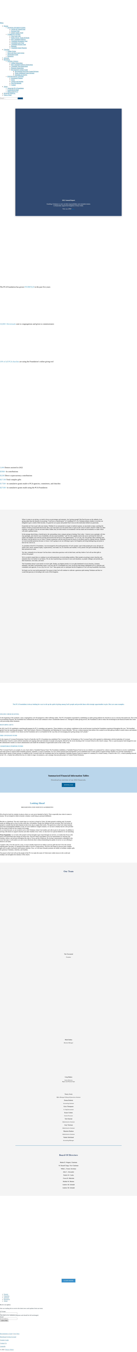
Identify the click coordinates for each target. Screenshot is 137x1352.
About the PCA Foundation (15, 88)
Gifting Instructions (17, 63)
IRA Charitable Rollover (18, 39)
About (5, 86)
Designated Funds (12, 54)
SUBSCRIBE (4, 1320)
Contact (13, 85)
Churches (6, 49)
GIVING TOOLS (12, 61)
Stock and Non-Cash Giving (15, 53)
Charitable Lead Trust (17, 43)
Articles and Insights (17, 81)
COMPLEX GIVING (14, 34)
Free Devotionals (16, 83)
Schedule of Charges (21, 75)
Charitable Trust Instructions (19, 66)
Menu (1, 23)
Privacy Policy (9, 1349)
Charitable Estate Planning (19, 48)
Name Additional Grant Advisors (24, 73)
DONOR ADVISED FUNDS (16, 27)
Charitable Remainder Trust (19, 41)
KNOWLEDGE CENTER (15, 76)
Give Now (16, 1334)
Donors (6, 26)
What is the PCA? (12, 91)
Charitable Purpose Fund (18, 44)
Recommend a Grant (6, 1334)
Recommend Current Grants (19, 70)
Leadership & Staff (13, 90)
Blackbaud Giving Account (8, 1337)
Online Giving (11, 51)
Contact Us (3, 1343)
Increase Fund (15, 31)
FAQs (13, 80)
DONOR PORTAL (9, 93)
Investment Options (17, 78)
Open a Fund (7, 95)
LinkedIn (2, 1346)
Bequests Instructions (17, 68)
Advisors (6, 58)
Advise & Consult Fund (18, 29)
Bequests (13, 46)
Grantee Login (4, 1340)
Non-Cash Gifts (16, 36)
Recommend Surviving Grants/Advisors (26, 71)
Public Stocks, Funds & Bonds (20, 38)
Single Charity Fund (17, 32)
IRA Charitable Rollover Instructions (22, 64)
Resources (10, 56)
